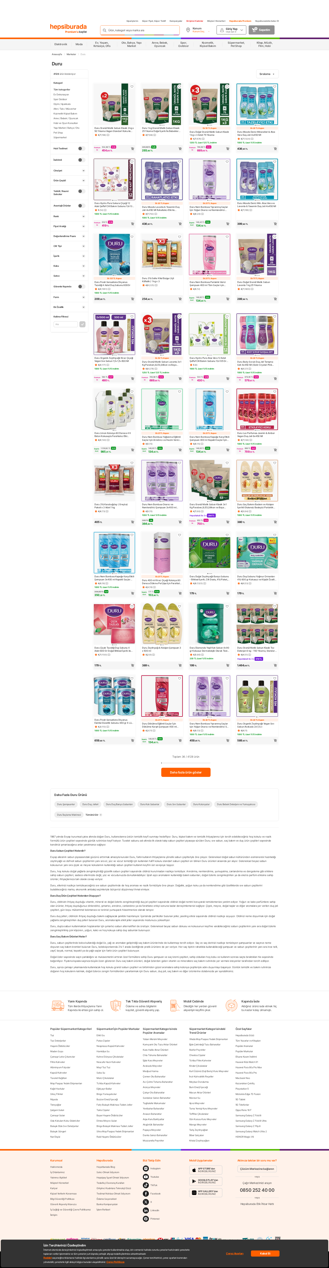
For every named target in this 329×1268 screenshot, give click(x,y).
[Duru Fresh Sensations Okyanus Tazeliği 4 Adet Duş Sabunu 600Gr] (114, 255)
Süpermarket (60, 137)
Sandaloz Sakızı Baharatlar (156, 1097)
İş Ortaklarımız (57, 1172)
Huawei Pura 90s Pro (246, 1072)
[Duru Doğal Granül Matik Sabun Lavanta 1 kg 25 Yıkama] (257, 255)
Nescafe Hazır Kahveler (109, 1062)
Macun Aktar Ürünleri (200, 1092)
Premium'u (72, 31)
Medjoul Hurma (150, 1071)
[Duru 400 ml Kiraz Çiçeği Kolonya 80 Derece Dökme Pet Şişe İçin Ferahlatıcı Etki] (162, 553)
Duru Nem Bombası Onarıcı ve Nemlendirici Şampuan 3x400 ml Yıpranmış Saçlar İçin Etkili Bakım (159, 506)
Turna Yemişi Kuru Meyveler (203, 1108)
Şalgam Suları (57, 1110)
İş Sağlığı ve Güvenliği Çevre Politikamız (70, 1209)
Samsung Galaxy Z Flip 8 (248, 1126)
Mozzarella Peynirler (153, 1140)
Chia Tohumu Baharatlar (155, 1055)
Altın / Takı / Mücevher (65, 108)
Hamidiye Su (103, 1051)
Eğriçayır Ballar (104, 1088)
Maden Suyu (56, 1051)
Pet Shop (58, 132)
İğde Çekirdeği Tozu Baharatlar (204, 1044)
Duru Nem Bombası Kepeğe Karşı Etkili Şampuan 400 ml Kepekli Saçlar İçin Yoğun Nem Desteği (209, 438)
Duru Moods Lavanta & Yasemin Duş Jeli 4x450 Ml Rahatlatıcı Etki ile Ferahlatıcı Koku (160, 209)
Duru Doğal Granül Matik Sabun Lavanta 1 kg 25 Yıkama (253, 284)
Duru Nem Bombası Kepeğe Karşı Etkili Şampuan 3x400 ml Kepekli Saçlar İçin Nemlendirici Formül (114, 578)
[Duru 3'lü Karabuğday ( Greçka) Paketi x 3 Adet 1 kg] (114, 481)
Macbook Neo (243, 1078)
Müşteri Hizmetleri (216, 21)
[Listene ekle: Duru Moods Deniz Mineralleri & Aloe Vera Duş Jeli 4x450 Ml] (274, 86)
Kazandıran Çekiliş (245, 1083)
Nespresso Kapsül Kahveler (110, 1046)
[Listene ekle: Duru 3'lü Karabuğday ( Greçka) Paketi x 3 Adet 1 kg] (132, 463)
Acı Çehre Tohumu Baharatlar (157, 1081)
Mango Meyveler (198, 1124)
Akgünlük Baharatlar (153, 1124)
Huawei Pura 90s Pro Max (249, 1067)
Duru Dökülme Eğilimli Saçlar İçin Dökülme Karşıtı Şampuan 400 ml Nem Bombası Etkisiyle (159, 725)
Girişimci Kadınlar (194, 21)
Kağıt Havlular (57, 1088)
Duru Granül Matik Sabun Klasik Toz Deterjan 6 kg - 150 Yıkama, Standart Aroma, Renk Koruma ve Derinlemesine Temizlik (256, 649)
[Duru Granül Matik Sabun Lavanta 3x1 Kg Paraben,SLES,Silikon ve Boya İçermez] (162, 334)
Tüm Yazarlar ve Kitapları (248, 1040)
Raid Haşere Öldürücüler (109, 1136)
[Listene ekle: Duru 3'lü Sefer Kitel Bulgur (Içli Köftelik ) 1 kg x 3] (179, 236)
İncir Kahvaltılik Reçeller (201, 1076)
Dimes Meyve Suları (107, 1120)
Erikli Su (101, 1035)
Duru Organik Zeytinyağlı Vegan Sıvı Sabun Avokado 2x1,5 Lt (255, 725)
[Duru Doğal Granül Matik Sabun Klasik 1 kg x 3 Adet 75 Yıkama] (209, 105)
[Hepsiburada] (68, 27)
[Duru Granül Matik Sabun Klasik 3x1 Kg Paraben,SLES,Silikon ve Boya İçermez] (209, 481)
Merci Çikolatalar (105, 1078)
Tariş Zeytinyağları (198, 1129)
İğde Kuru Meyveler (153, 1060)
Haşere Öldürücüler (60, 1046)
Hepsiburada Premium (240, 21)
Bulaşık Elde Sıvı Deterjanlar (64, 1126)
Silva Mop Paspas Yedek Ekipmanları (115, 1131)
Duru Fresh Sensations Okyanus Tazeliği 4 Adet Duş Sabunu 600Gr (112, 284)
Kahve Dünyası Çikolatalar (110, 1056)
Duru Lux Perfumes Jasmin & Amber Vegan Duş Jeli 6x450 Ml (256, 435)
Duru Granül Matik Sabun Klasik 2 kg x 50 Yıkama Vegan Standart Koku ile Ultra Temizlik (114, 130)
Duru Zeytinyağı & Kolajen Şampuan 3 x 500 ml (161, 649)
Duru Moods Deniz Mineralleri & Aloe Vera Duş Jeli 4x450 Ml (256, 133)
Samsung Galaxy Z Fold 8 (248, 1115)
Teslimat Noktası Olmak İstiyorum (113, 1193)
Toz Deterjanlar (58, 1040)
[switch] (81, 148)
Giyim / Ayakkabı (62, 104)
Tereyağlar (55, 1104)
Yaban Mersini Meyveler (155, 1039)
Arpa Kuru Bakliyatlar (153, 1119)
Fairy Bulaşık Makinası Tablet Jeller (114, 1104)
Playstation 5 (242, 1088)
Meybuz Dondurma (199, 1081)
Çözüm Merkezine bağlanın (257, 1168)
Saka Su (101, 1072)
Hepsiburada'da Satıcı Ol (267, 21)
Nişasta (54, 1099)
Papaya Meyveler (152, 1129)
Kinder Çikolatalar (198, 1065)
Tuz (52, 1035)
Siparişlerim (132, 21)
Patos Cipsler (103, 1040)
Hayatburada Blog (106, 1166)
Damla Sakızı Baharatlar (155, 1135)
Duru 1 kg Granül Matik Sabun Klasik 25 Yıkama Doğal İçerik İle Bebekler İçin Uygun (161, 130)
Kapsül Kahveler (58, 1072)
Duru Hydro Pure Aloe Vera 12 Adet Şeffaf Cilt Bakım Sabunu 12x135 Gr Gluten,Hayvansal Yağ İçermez (208, 360)
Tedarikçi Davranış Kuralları (110, 1182)
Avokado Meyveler (152, 1065)
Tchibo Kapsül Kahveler (108, 1083)
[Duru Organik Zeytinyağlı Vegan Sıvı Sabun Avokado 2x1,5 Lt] (257, 696)
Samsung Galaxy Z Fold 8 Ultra (251, 1120)
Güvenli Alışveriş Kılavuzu (63, 1204)
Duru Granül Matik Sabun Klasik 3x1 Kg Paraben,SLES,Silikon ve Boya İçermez (208, 506)
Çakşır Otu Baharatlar (153, 1092)
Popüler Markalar (244, 1051)
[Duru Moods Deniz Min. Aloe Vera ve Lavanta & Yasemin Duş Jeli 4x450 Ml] (257, 180)
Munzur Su (194, 1097)
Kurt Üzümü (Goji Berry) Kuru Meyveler (208, 1071)
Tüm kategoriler (62, 89)
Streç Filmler (56, 1094)
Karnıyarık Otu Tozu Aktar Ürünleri (160, 1044)
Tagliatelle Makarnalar (154, 1103)
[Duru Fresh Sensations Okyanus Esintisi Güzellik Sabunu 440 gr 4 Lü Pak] (114, 696)
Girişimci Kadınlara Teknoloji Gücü (114, 1188)
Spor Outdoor (60, 99)
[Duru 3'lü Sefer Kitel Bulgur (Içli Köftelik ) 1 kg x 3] (162, 255)
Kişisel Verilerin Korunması (63, 1193)
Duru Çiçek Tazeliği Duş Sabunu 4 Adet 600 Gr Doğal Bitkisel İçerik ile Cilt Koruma (112, 649)
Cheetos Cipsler (197, 1055)
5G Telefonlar (242, 1104)
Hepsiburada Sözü (245, 1035)
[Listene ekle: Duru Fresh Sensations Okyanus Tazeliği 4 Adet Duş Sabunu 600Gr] (132, 236)
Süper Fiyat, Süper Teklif (154, 21)
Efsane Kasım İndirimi (246, 1056)
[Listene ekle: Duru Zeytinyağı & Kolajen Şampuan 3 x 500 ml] (179, 606)
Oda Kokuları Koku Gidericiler (65, 1120)
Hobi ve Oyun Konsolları (66, 123)
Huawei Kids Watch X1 (247, 1062)
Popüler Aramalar (244, 1046)
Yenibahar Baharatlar (153, 1108)
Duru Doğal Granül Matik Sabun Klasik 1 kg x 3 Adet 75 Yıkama (209, 133)
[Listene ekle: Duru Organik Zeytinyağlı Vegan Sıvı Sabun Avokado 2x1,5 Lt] (274, 678)
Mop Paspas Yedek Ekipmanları (66, 1083)
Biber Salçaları (196, 1135)
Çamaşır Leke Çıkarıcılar (62, 1056)
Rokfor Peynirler (197, 1049)
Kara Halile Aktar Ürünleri (155, 1049)
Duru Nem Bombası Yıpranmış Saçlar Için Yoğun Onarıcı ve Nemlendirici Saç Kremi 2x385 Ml (209, 725)
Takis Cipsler (103, 1110)
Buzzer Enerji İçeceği (107, 1099)
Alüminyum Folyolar (60, 1067)
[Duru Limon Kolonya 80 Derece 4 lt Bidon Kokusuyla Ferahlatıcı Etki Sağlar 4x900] (114, 410)
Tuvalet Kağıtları (58, 1078)
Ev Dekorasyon (61, 94)
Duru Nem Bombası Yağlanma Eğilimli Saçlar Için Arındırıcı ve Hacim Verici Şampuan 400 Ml (161, 438)
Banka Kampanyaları (107, 1204)
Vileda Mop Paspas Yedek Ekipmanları (208, 1039)
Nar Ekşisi (55, 1136)
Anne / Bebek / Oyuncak (66, 118)
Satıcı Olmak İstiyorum (108, 1172)
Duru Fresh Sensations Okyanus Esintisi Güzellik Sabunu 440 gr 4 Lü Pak (112, 721)
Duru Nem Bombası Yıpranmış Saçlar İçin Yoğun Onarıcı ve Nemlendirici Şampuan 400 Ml (209, 209)
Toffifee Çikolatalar (198, 1113)
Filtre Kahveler (57, 1062)
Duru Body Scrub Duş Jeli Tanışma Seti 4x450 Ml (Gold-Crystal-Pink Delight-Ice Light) (255, 363)
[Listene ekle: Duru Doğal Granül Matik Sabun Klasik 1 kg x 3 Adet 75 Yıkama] (227, 86)
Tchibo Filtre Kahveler (200, 1060)
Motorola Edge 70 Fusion (248, 1094)
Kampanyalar (176, 21)
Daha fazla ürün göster (186, 772)
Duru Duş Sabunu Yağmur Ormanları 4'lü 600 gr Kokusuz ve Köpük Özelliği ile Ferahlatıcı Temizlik (256, 578)
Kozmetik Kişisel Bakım (65, 113)
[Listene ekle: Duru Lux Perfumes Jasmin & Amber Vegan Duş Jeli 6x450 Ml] (274, 391)
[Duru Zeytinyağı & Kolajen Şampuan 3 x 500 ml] (162, 624)
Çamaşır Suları (57, 1115)
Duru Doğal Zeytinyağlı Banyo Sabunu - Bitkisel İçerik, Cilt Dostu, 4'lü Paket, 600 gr (209, 578)
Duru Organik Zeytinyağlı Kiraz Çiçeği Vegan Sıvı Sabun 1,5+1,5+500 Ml (113, 359)
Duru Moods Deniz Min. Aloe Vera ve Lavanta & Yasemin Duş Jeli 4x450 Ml (256, 205)
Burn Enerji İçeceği (198, 1087)
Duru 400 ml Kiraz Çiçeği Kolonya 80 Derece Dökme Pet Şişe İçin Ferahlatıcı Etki (162, 582)
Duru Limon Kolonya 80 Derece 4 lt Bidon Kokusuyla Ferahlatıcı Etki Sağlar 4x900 (112, 435)
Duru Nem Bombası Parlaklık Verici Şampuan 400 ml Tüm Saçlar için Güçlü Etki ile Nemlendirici (208, 284)
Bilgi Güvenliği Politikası (62, 1198)
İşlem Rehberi (103, 1209)
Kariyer (53, 1188)
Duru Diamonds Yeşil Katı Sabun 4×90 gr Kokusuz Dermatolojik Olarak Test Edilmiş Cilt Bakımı (209, 649)
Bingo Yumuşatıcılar (107, 1094)
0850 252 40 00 (257, 1190)
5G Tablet (240, 1099)
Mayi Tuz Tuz (103, 1067)
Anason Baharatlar (152, 1113)
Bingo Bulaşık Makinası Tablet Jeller (115, 1126)
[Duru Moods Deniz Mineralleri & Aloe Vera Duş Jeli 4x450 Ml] (257, 105)
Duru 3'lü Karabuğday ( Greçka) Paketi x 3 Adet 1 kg (111, 506)
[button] (114, 149)
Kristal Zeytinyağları (199, 1140)
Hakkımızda (56, 1166)
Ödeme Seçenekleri (107, 1198)
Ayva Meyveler (196, 1103)
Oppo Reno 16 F (244, 1110)
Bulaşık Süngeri (58, 1131)
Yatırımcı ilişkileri (58, 1177)
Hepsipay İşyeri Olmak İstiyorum (113, 1177)
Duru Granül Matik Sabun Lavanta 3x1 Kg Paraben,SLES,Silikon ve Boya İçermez (161, 363)
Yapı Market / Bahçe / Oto (66, 127)
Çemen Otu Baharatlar (154, 1076)
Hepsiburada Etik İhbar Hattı (257, 1203)
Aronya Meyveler (151, 1087)
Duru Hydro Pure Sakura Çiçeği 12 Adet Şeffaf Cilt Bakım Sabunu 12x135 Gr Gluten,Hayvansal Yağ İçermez (113, 205)
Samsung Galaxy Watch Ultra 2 (251, 1131)
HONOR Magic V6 (245, 1136)
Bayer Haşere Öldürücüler (110, 1115)
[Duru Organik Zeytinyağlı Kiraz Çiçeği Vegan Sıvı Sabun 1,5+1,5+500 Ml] (114, 334)
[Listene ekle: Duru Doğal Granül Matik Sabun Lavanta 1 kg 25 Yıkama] (274, 236)
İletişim (53, 1214)
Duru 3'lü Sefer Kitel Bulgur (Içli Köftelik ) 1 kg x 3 (158, 280)
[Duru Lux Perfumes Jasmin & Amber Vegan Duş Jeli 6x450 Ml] (257, 410)
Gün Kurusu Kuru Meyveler (202, 1119)
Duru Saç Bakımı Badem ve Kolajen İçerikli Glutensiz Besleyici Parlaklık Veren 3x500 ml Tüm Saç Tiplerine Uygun (255, 506)
